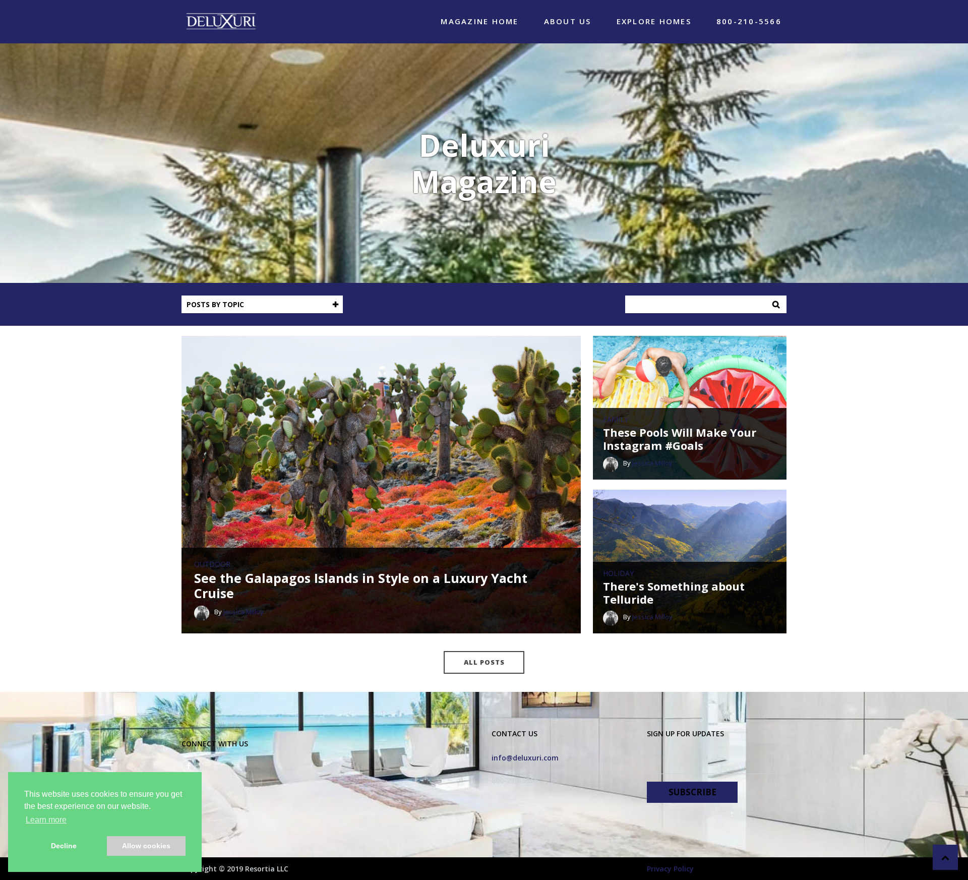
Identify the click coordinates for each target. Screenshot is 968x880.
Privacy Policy (670, 868)
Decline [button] (64, 846)
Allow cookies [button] (146, 846)
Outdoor (212, 564)
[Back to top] (945, 857)
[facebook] (189, 766)
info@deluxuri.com (525, 757)
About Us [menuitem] (567, 21)
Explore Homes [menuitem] (654, 21)
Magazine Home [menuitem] (479, 21)
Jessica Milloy (243, 611)
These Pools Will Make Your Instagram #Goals (679, 439)
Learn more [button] (46, 819)
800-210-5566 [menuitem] (748, 21)
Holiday (618, 573)
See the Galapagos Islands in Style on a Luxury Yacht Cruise (360, 585)
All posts (484, 662)
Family (615, 419)
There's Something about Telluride (674, 592)
